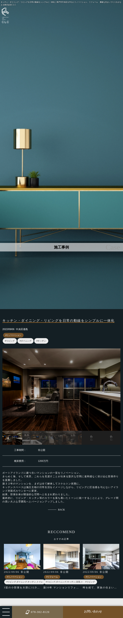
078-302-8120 (40, 612)
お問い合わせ (93, 611)
